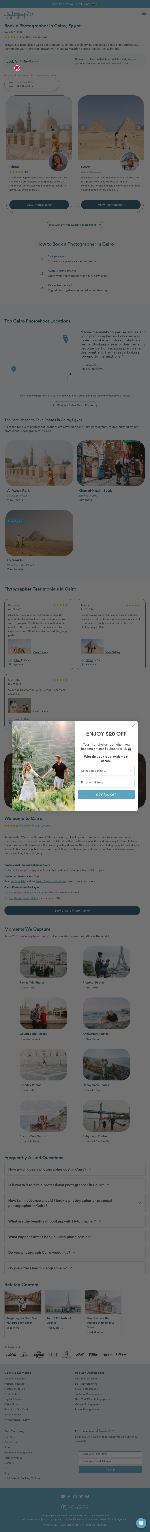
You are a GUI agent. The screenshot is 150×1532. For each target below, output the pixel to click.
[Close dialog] (133, 725)
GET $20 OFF (106, 794)
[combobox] (105, 771)
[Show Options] (131, 771)
